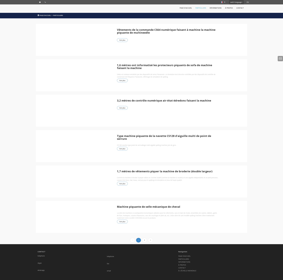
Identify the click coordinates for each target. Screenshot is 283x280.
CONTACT (240, 8)
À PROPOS (229, 8)
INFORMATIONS (216, 8)
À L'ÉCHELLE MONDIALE (187, 271)
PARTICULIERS (200, 8)
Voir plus (122, 40)
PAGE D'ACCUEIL (186, 8)
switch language (236, 2)
